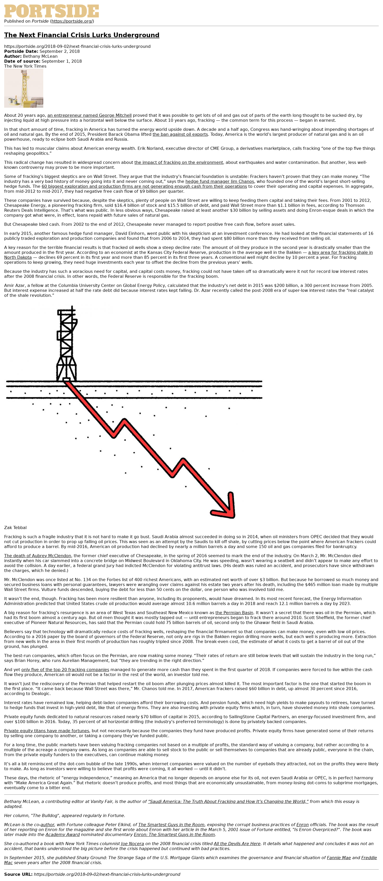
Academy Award (63, 834)
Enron (302, 824)
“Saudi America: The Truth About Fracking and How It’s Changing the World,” (228, 801)
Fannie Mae (339, 857)
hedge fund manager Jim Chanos (220, 181)
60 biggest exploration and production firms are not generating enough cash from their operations (144, 186)
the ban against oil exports (180, 134)
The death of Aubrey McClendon (37, 555)
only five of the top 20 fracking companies (65, 669)
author (47, 824)
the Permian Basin (234, 612)
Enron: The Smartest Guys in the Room (174, 834)
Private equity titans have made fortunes (46, 730)
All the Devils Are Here (237, 843)
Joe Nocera (132, 843)
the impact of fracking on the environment (178, 162)
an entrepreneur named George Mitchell (89, 115)
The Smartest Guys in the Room (171, 824)
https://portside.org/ (72, 21)
